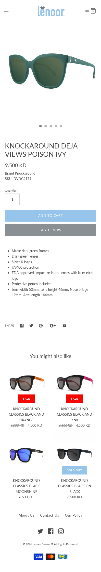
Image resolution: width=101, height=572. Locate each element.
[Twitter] (40, 531)
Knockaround (25, 173)
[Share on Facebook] (22, 325)
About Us (26, 515)
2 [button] (45, 126)
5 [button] (60, 126)
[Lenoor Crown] (50, 11)
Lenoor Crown (41, 544)
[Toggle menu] (6, 11)
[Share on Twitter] (31, 325)
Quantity (10, 190)
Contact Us (49, 515)
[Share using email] (64, 325)
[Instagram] (61, 531)
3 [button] (50, 126)
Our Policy (73, 515)
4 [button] (55, 126)
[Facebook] (50, 531)
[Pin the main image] (41, 325)
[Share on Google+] (53, 325)
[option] (50, 71)
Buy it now (50, 230)
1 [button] (40, 126)
